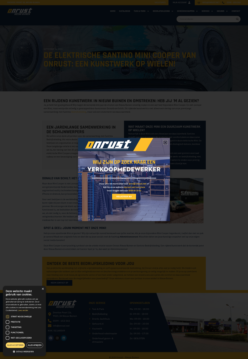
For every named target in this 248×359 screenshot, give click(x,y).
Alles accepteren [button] (15, 345)
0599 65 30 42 (134, 190)
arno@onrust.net (137, 183)
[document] (124, 179)
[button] (24, 351)
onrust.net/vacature (134, 187)
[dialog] (24, 321)
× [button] (43, 289)
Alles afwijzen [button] (34, 345)
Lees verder (23, 310)
